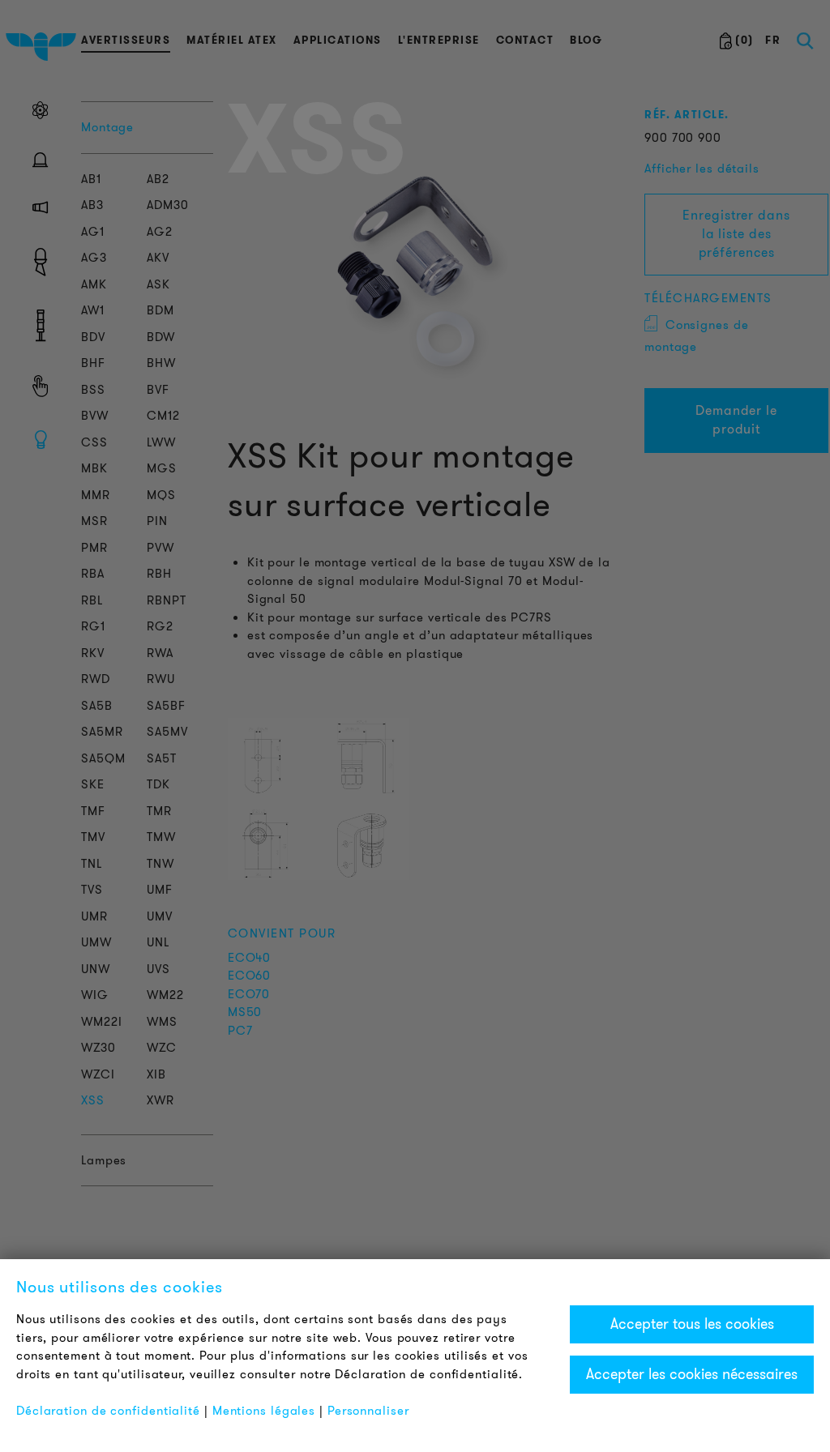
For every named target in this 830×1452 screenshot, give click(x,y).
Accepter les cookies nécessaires (692, 1374)
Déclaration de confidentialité (108, 1411)
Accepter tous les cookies (692, 1324)
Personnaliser (368, 1411)
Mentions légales (263, 1411)
